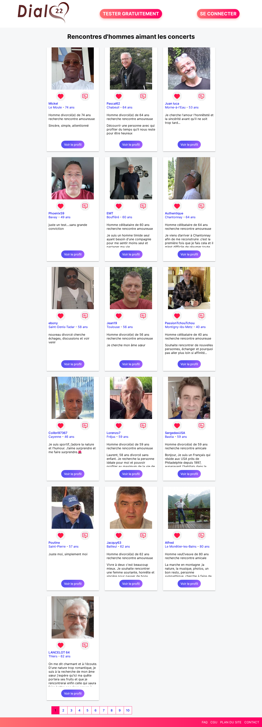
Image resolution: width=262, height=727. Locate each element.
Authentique (174, 213)
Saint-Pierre (57, 546)
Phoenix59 (56, 213)
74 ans (69, 107)
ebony (53, 323)
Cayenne (55, 437)
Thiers (53, 656)
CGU (213, 722)
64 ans (127, 107)
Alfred (169, 542)
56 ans (128, 327)
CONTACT (251, 722)
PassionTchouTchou (180, 323)
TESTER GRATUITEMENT (131, 14)
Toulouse (113, 327)
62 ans (125, 546)
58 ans (83, 327)
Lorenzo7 (113, 433)
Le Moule (55, 107)
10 (127, 710)
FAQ (205, 722)
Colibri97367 (58, 433)
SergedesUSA (175, 433)
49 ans (65, 217)
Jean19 (112, 323)
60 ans (127, 217)
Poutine (54, 542)
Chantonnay (173, 217)
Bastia (169, 437)
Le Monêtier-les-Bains (180, 546)
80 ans (204, 546)
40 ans (201, 327)
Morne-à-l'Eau (175, 107)
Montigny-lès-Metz (179, 327)
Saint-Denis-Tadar (62, 327)
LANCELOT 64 (59, 652)
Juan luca (172, 103)
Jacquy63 (114, 542)
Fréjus (111, 437)
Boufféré (113, 217)
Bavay (53, 217)
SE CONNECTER (218, 14)
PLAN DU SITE (230, 722)
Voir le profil (73, 144)
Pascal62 (113, 103)
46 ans (69, 437)
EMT (110, 213)
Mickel (53, 103)
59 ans (123, 437)
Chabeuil (113, 107)
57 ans (73, 546)
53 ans (194, 107)
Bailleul (112, 546)
